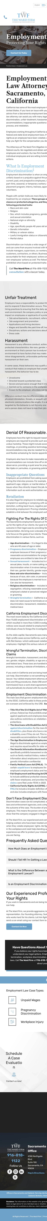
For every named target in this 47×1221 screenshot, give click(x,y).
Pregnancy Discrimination (31, 1011)
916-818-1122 (40, 268)
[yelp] (15, 1177)
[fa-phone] (5, 19)
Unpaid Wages (30, 1000)
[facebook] (9, 1172)
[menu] (43, 5)
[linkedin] (21, 1172)
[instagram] (15, 1172)
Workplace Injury (32, 1022)
